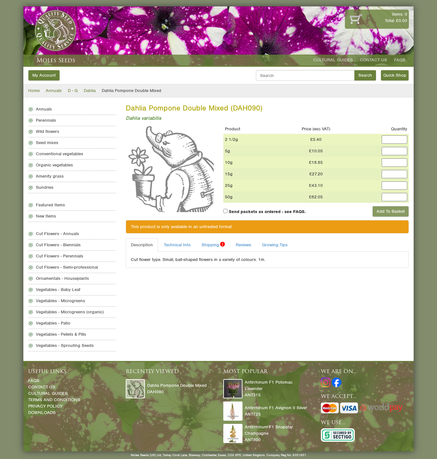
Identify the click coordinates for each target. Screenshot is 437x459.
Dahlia (90, 90)
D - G (73, 90)
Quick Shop (394, 75)
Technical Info (177, 245)
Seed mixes (47, 142)
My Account (44, 75)
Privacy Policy (45, 406)
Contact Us (373, 60)
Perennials (46, 120)
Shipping (212, 245)
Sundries (44, 187)
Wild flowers (47, 131)
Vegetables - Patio (53, 323)
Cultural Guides (333, 60)
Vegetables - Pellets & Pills (61, 334)
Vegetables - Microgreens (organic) (70, 312)
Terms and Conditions (54, 399)
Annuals (54, 90)
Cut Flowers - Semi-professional (67, 267)
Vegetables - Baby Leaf (58, 289)
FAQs (399, 60)
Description (142, 245)
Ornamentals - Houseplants (62, 278)
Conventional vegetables (59, 154)
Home (34, 90)
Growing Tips (275, 245)
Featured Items (50, 205)
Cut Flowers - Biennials (58, 245)
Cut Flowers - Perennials (59, 256)
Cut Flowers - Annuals (57, 233)
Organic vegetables (54, 165)
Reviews (243, 245)
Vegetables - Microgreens (60, 300)
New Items (46, 216)
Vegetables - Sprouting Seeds (65, 345)
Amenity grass (50, 176)
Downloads (42, 412)
